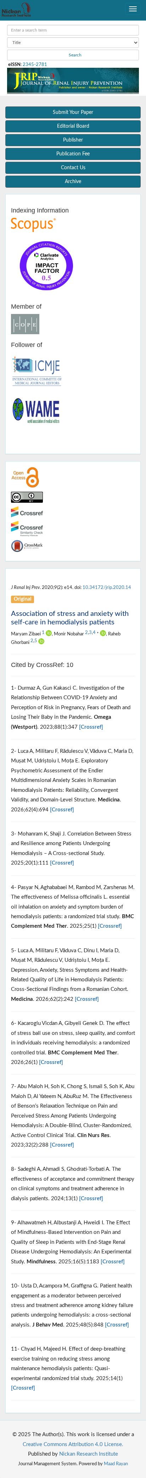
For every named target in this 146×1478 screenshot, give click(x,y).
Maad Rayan (116, 1464)
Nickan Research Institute (88, 1454)
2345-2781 (35, 64)
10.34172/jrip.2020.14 (107, 587)
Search (75, 55)
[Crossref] (91, 727)
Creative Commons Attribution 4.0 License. (73, 1444)
